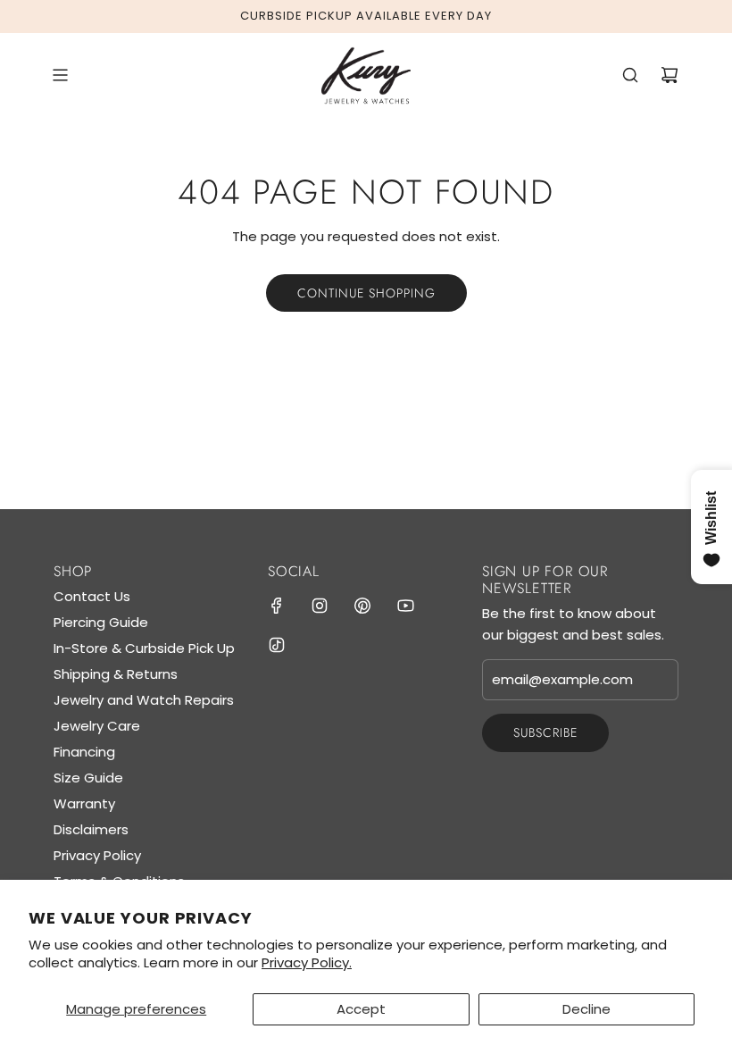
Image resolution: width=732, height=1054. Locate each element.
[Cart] (669, 75)
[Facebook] (276, 605)
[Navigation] (59, 75)
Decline (586, 1009)
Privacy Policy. (307, 962)
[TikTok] (276, 645)
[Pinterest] (362, 605)
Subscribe (545, 732)
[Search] (630, 75)
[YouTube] (405, 605)
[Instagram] (319, 605)
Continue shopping (366, 293)
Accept (361, 1009)
